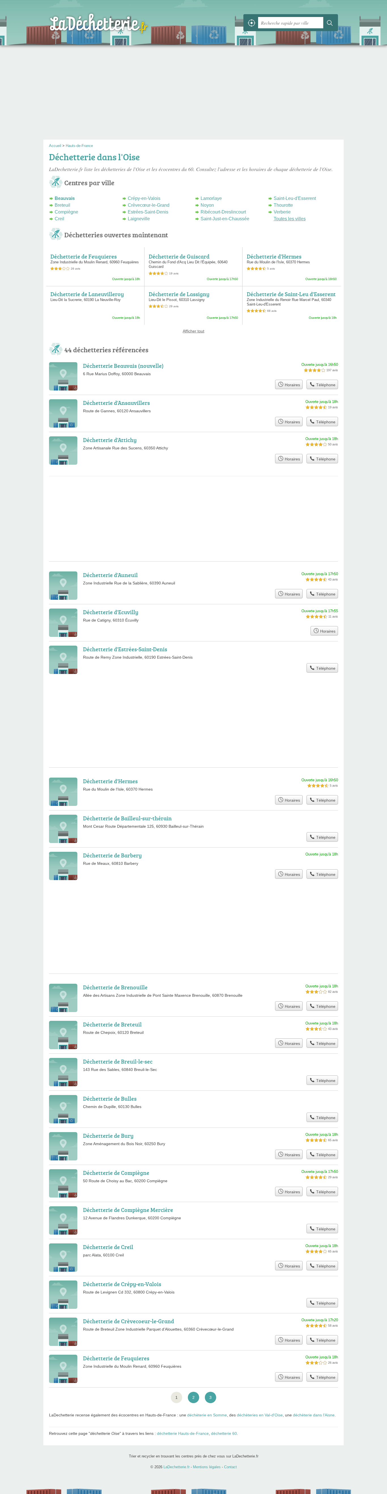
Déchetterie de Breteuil (112, 1024)
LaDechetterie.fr (111, 23)
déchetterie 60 (224, 1433)
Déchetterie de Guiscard (179, 256)
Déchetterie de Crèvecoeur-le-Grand (128, 1321)
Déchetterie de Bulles (110, 1098)
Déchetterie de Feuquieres (83, 256)
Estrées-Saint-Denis (148, 212)
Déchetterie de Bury (108, 1135)
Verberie (282, 212)
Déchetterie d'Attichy (110, 440)
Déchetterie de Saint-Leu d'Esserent (291, 294)
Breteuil (62, 205)
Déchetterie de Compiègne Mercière (128, 1210)
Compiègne (66, 212)
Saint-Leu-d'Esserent (295, 198)
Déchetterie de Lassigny (179, 294)
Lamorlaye (211, 198)
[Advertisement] (193, 94)
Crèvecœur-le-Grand (148, 205)
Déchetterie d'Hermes (274, 256)
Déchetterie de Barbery (112, 855)
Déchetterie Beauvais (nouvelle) (123, 366)
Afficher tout (193, 331)
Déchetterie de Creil (108, 1247)
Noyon (207, 205)
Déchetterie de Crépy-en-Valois (122, 1284)
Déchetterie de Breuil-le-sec (117, 1061)
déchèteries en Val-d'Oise (260, 1415)
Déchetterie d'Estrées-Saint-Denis (125, 649)
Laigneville (139, 218)
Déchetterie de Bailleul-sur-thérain (127, 818)
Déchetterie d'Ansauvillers (116, 403)
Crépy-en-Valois (144, 198)
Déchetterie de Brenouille (115, 987)
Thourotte (283, 205)
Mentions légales (207, 1467)
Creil (59, 218)
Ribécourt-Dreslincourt (223, 212)
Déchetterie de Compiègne (116, 1173)
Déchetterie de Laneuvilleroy (87, 294)
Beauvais (65, 198)
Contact (230, 1467)
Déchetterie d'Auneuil (110, 575)
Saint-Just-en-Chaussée (225, 218)
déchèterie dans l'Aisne (314, 1415)
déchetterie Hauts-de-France (183, 1433)
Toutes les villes (290, 218)
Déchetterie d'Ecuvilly (110, 612)
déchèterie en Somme (207, 1415)
